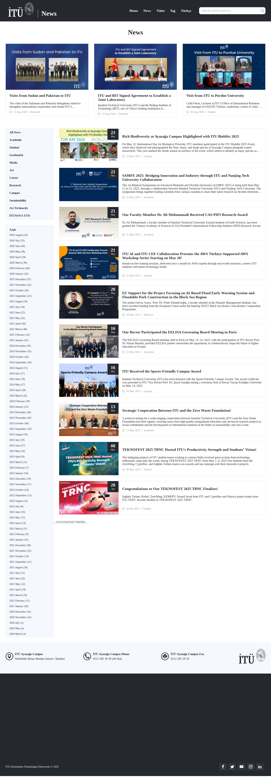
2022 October (19, 489)
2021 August (18, 567)
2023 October (19, 423)
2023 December (20, 412)
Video (161, 11)
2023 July (17, 440)
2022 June (17, 512)
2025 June (17, 312)
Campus (14, 192)
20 (83, 522)
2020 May (16, 628)
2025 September (20, 296)
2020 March (17, 634)
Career (13, 177)
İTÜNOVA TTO (19, 215)
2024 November (20, 351)
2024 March (18, 395)
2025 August (18, 301)
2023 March (18, 462)
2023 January (18, 473)
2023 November (20, 417)
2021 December (20, 545)
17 (74, 522)
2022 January (18, 539)
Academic (15, 139)
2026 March (18, 262)
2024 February (19, 401)
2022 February (19, 534)
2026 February (19, 268)
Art (11, 170)
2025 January (18, 340)
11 (57, 522)
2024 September (20, 362)
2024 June (17, 379)
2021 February (19, 600)
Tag (172, 11)
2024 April (17, 390)
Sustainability (17, 200)
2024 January (18, 406)
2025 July (17, 307)
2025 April (17, 323)
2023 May (17, 451)
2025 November (20, 284)
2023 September (20, 429)
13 (62, 522)
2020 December (20, 611)
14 (65, 522)
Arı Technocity (18, 208)
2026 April (17, 257)
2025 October (19, 290)
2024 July (17, 373)
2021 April (17, 589)
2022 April (17, 523)
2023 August (18, 434)
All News (15, 132)
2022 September (20, 495)
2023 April (17, 456)
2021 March (18, 595)
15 (68, 522)
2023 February (19, 467)
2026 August (18, 235)
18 (77, 522)
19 (80, 522)
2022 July (16, 506)
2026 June (17, 246)
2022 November (20, 484)
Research (15, 185)
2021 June (17, 578)
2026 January (18, 273)
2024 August (18, 368)
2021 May (17, 584)
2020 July (16, 622)
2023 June (17, 445)
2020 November (20, 617)
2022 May (17, 517)
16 (71, 522)
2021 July (17, 573)
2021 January (18, 606)
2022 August (18, 501)
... (54, 522)
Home (133, 11)
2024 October (19, 357)
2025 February (19, 334)
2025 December (20, 279)
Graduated (16, 155)
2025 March (18, 329)
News (147, 11)
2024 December (20, 345)
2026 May (17, 251)
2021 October (19, 556)
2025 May (17, 318)
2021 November (20, 550)
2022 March (18, 528)
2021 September (20, 562)
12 (59, 522)
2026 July (17, 240)
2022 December (20, 478)
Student (14, 147)
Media (13, 162)
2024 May (17, 384)
